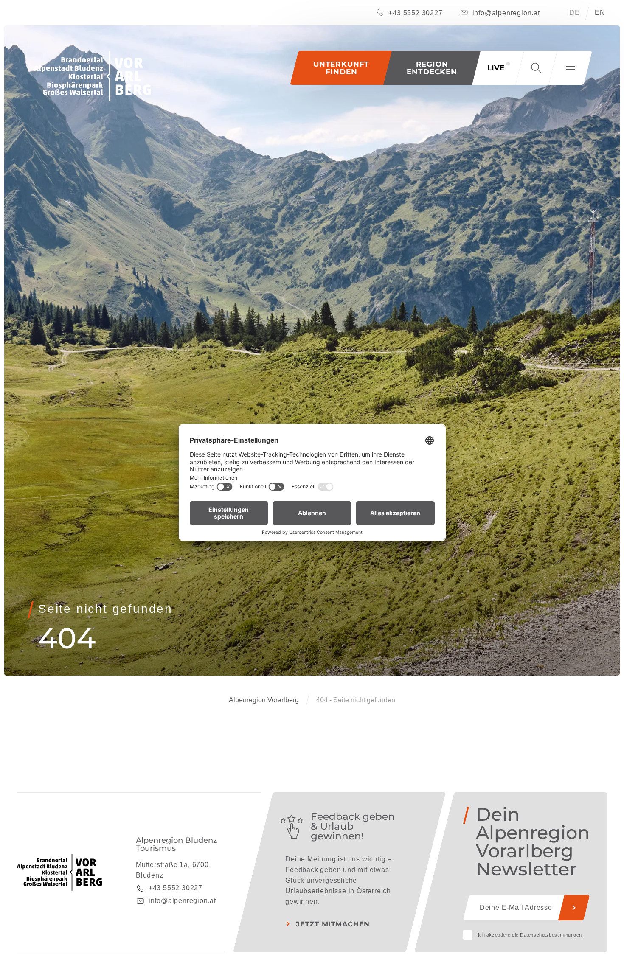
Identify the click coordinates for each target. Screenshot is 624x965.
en (600, 12)
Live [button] (495, 68)
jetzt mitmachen (333, 924)
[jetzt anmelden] (574, 907)
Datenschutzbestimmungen (551, 934)
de (574, 12)
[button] (432, 68)
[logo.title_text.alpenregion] (92, 76)
